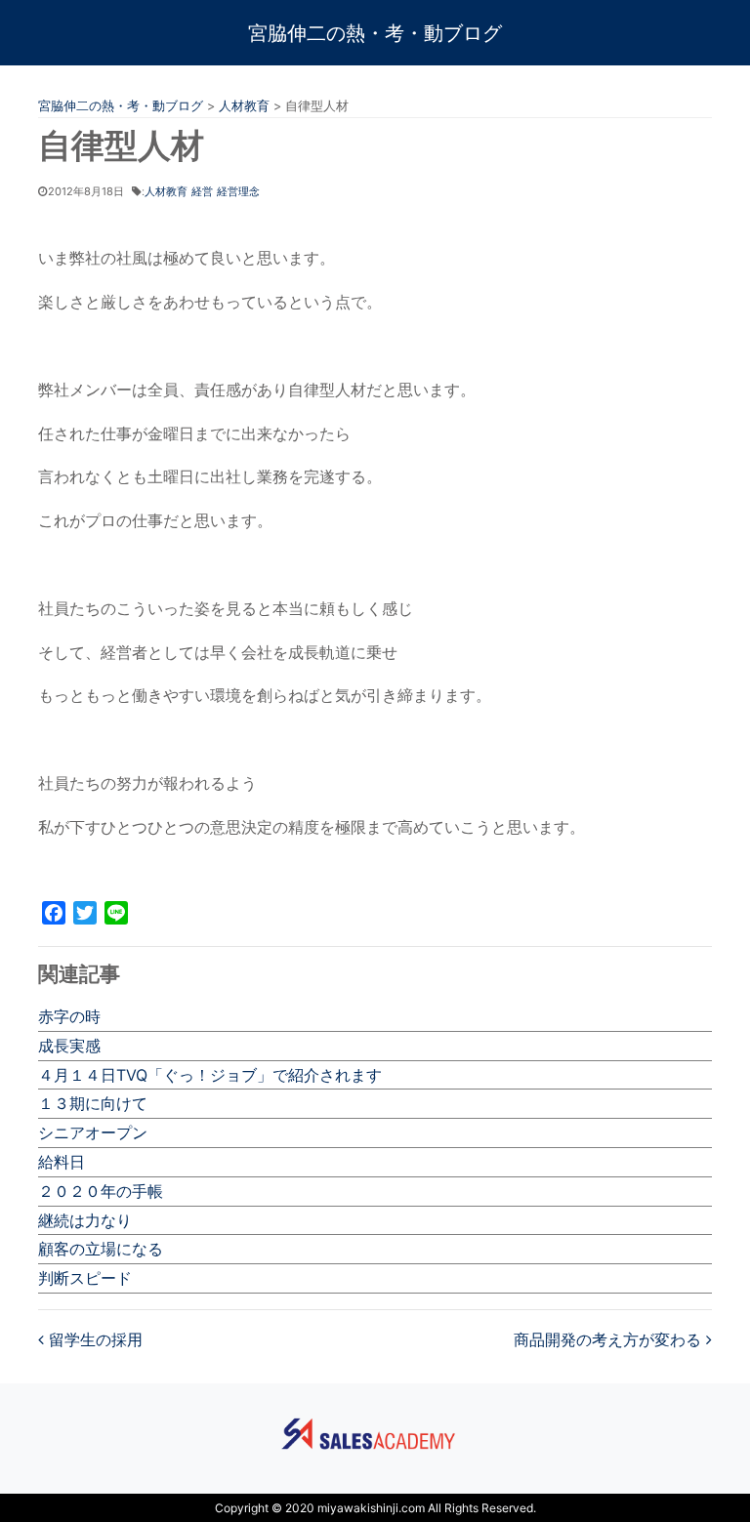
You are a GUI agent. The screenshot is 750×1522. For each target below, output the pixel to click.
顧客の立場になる (100, 1248)
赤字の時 (69, 1016)
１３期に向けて (92, 1103)
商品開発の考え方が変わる (610, 1339)
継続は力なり (85, 1220)
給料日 (61, 1162)
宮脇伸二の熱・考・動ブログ (375, 33)
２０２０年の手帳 (100, 1191)
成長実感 (69, 1045)
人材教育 (166, 191)
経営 (202, 191)
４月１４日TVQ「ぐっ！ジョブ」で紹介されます (210, 1075)
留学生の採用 (93, 1339)
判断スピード (85, 1278)
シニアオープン (92, 1132)
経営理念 (238, 191)
